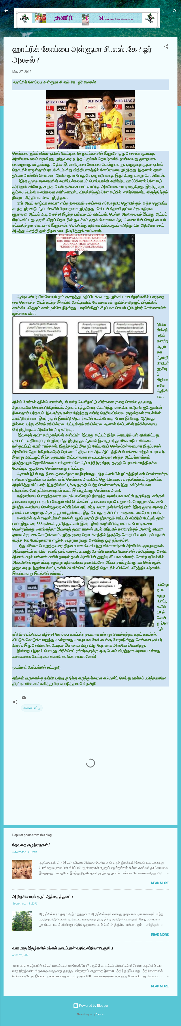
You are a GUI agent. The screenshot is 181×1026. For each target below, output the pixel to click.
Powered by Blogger (93, 1006)
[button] (166, 47)
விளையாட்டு (32, 708)
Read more (160, 883)
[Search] (174, 12)
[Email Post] (23, 699)
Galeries (100, 1014)
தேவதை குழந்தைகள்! (30, 845)
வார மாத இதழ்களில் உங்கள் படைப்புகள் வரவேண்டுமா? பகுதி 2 (62, 948)
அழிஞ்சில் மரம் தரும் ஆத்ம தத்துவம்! (42, 896)
